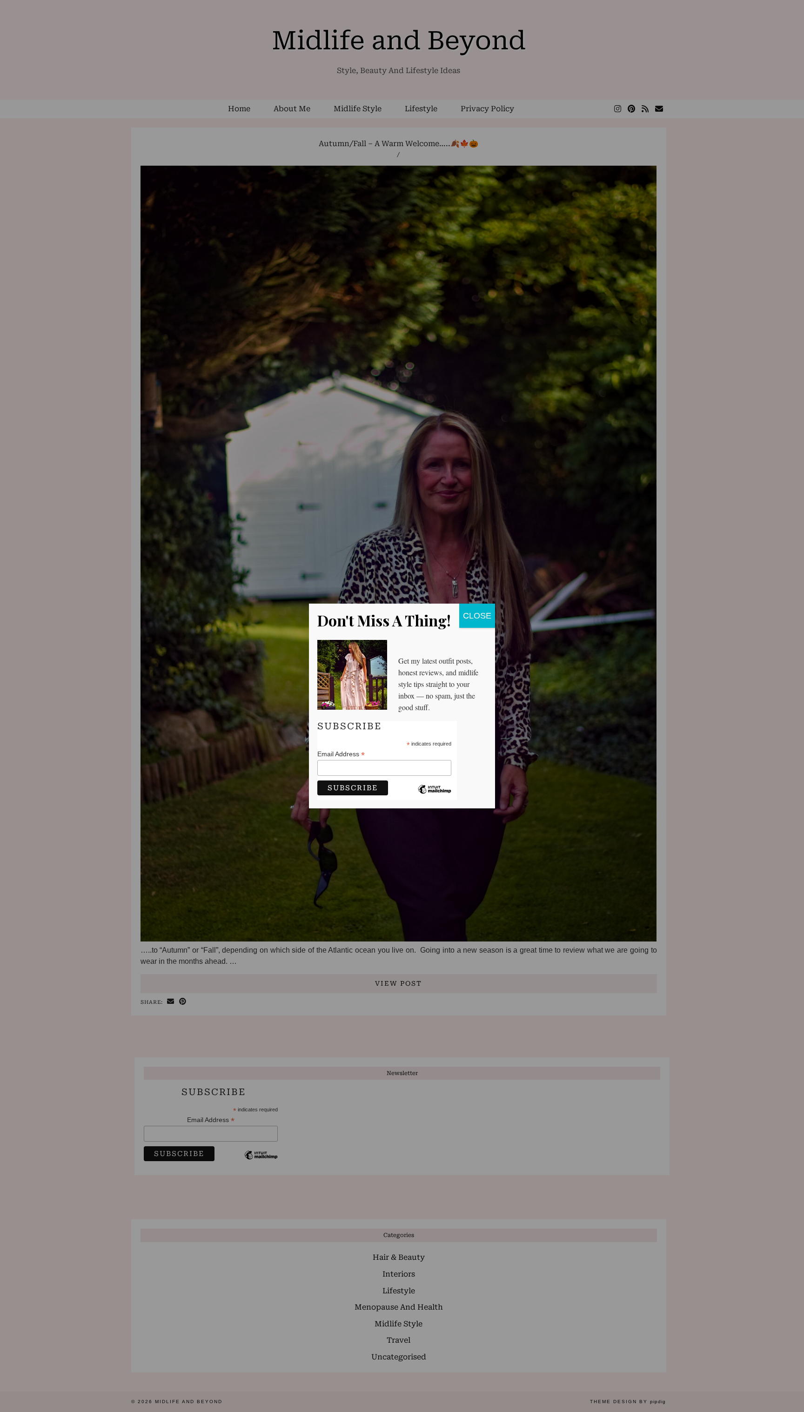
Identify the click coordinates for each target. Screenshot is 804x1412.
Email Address (341, 754)
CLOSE (477, 615)
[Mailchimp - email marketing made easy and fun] (434, 796)
